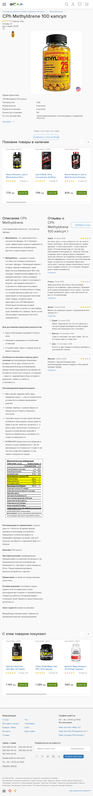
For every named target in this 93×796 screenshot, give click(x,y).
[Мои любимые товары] (79, 4)
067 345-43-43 (9, 754)
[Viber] (53, 756)
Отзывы (5, 735)
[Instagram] (42, 756)
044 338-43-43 (9, 747)
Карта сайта (30, 731)
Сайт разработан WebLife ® (80, 791)
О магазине (30, 723)
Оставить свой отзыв (73, 756)
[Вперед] (88, 142)
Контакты (6, 731)
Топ (26, 720)
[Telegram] (59, 756)
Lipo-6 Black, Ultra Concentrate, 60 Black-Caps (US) (45, 177)
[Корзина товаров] (86, 4)
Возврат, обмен (9, 727)
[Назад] (81, 142)
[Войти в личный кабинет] (73, 4)
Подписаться (77, 748)
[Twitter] (48, 756)
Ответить (52, 272)
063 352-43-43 (25, 750)
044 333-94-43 (25, 747)
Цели (27, 727)
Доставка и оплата (10, 723)
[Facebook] (37, 756)
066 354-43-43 (9, 750)
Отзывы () (7, 24)
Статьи (5, 720)
